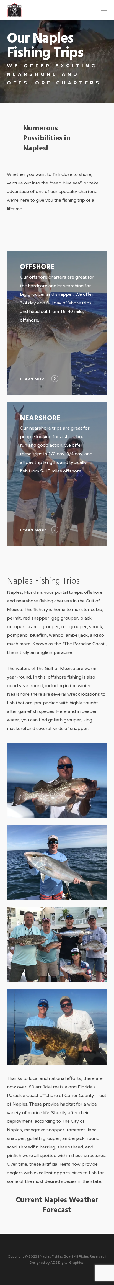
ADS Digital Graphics (67, 1263)
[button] (104, 10)
